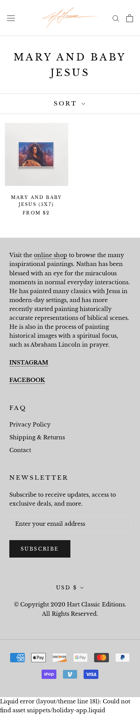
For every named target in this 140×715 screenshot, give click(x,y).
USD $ (66, 587)
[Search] (115, 18)
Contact (20, 450)
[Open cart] (129, 18)
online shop (50, 255)
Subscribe (40, 549)
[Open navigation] (11, 18)
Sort (67, 103)
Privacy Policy (30, 424)
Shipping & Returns (37, 437)
